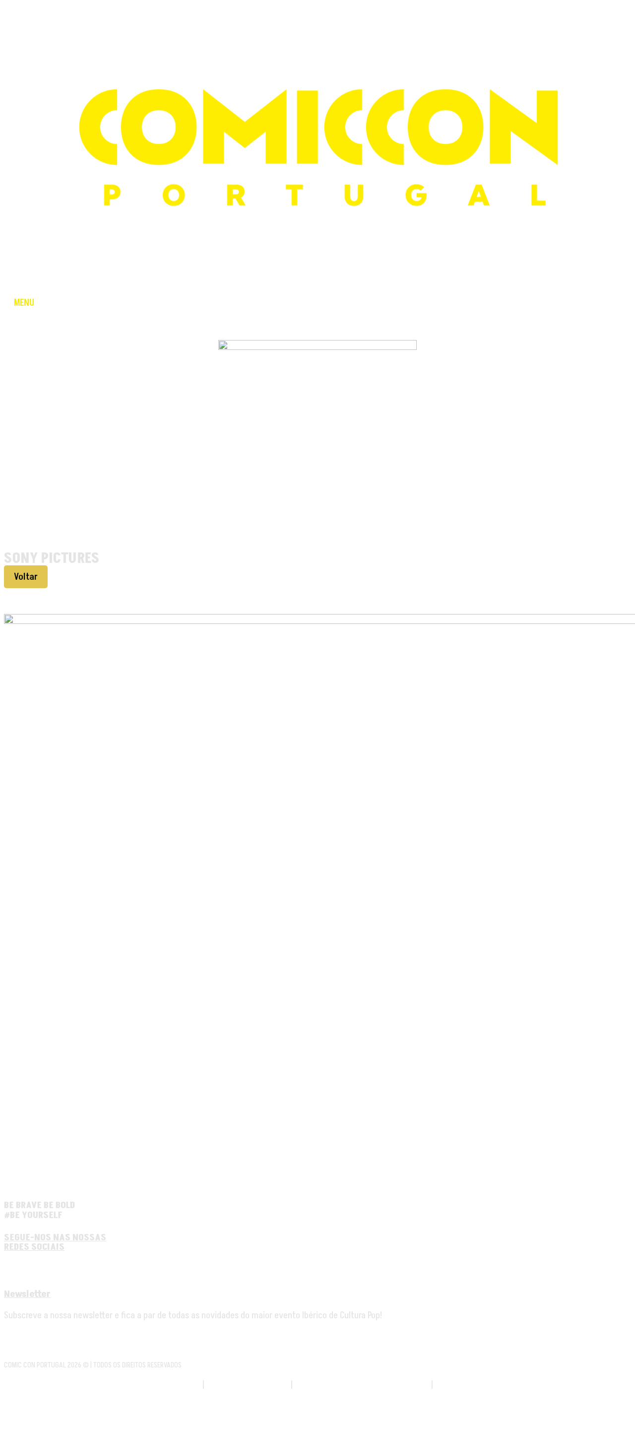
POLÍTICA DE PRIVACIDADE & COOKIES (362, 1384)
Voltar (26, 576)
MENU (24, 302)
